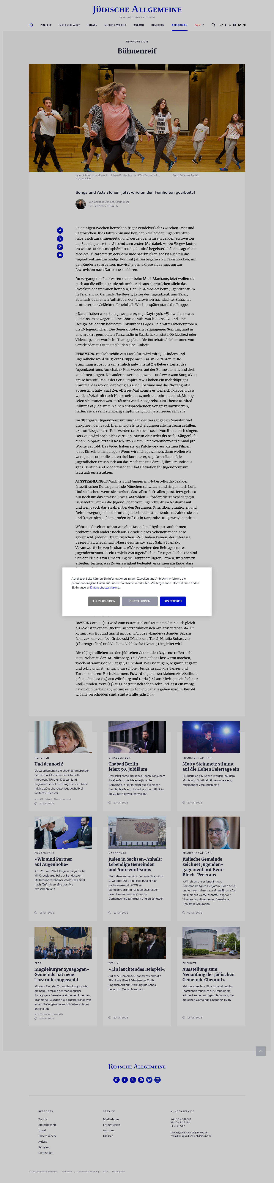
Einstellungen (139, 601)
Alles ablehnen (104, 601)
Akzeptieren (173, 601)
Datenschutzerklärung (104, 588)
